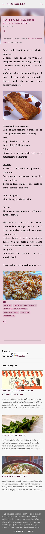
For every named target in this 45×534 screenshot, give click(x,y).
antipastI (7, 305)
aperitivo (18, 305)
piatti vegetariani (11, 312)
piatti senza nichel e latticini (15, 309)
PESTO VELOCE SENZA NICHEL (14, 435)
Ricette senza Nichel (16, 4)
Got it (30, 531)
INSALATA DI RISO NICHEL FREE (14, 476)
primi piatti (25, 312)
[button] (4, 31)
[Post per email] (4, 303)
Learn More (19, 531)
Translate (21, 356)
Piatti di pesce (30, 305)
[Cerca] (41, 4)
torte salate (9, 316)
